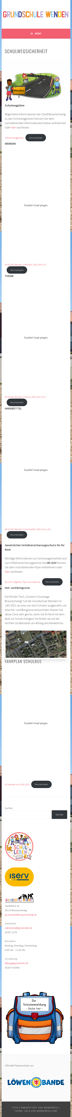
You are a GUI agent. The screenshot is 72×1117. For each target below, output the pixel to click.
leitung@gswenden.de (16, 963)
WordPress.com (47, 1110)
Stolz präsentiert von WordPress (35, 1107)
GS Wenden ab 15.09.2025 (17, 784)
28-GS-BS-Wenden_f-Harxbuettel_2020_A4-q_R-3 (28, 529)
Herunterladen (35, 137)
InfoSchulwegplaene (14, 137)
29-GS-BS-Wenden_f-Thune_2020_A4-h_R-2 (25, 396)
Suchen (9, 808)
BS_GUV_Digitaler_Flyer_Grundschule (22, 581)
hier (13, 127)
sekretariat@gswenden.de (18, 928)
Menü (38, 33)
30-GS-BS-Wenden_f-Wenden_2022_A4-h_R (25, 264)
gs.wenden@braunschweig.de (21, 914)
